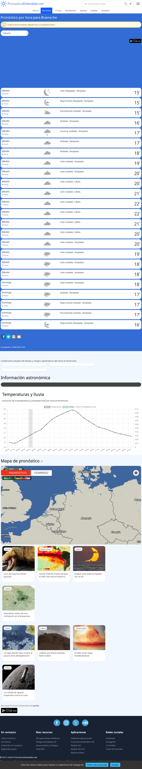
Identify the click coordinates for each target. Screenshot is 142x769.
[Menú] (138, 4)
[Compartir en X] (8, 336)
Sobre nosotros (8, 738)
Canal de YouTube (114, 749)
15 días (57, 10)
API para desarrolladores (48, 738)
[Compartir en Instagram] (13, 336)
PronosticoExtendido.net (82, 741)
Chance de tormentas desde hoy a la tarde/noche (31, 24)
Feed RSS (40, 749)
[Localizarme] (130, 4)
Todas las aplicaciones (81, 738)
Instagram (111, 741)
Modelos (105, 10)
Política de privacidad (97, 764)
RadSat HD (76, 745)
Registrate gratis (9, 749)
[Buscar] (126, 4)
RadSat (83, 10)
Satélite (93, 10)
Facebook (110, 738)
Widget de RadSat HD (46, 741)
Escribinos (6, 741)
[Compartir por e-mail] (19, 336)
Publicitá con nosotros (11, 745)
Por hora (46, 10)
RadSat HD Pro (78, 749)
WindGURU (70, 10)
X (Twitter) (111, 745)
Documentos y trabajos (47, 745)
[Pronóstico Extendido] (22, 4)
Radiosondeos (77, 752)
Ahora (35, 10)
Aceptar (115, 764)
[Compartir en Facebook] (3, 336)
